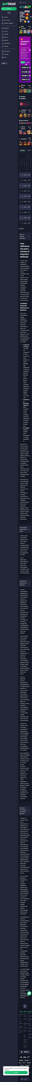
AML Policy (29, 1024)
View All (29, 27)
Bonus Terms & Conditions (21, 1029)
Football (6, 34)
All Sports (6, 28)
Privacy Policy (29, 1029)
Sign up (9, 8)
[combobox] (4, 63)
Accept (16, 1072)
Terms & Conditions (30, 1018)
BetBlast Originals (8, 23)
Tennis (6, 37)
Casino (6, 17)
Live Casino (7, 20)
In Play (5, 31)
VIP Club (6, 54)
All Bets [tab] (22, 150)
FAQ (5, 57)
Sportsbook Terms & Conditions (25, 1043)
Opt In (23, 62)
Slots (20, 1019)
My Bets (6, 46)
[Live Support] (29, 993)
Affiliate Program (30, 1036)
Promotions (7, 51)
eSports (6, 40)
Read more (28, 62)
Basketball (25, 1024)
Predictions (7, 43)
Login (8, 12)
